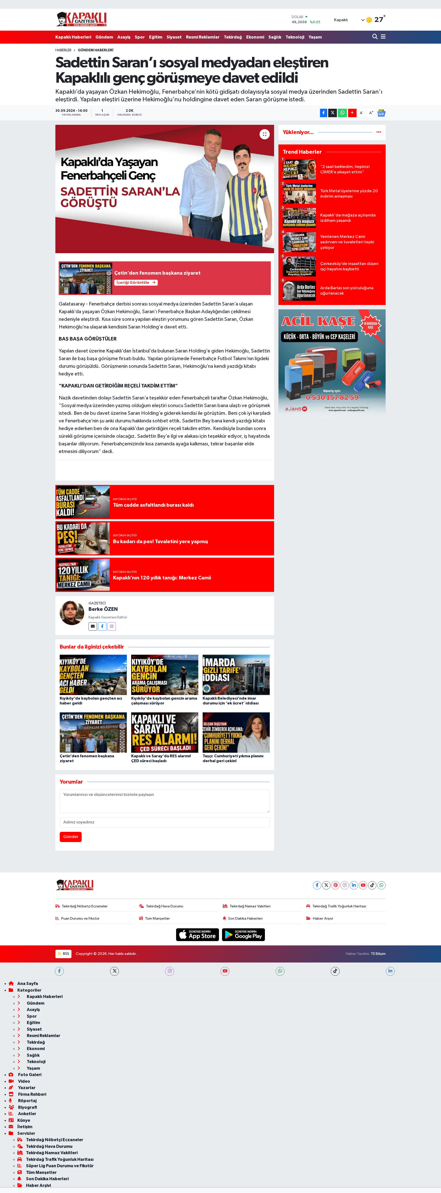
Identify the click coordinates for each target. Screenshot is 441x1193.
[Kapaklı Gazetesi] (81, 19)
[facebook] (59, 971)
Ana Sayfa (27, 983)
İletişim (24, 1127)
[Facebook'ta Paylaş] (323, 113)
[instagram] (169, 971)
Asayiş (123, 37)
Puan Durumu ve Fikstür (80, 918)
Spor (140, 37)
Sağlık (274, 37)
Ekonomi (255, 37)
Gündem (104, 37)
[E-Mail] (93, 626)
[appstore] (198, 934)
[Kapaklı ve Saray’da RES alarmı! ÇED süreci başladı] (164, 732)
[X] (326, 885)
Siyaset (174, 37)
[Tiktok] (372, 885)
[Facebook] (102, 626)
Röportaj (26, 1101)
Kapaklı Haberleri (73, 37)
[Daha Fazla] (352, 113)
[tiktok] (335, 971)
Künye (23, 1120)
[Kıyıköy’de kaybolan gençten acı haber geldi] (93, 675)
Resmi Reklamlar (202, 37)
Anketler (26, 1114)
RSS (65, 954)
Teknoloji (295, 37)
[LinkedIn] (354, 885)
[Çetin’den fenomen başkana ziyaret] (93, 732)
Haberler (63, 50)
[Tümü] (378, 132)
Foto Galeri (29, 1075)
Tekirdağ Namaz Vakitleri (250, 906)
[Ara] (375, 37)
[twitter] (114, 971)
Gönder (70, 837)
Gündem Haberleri (95, 50)
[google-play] (243, 934)
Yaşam (315, 37)
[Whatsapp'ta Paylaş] (342, 113)
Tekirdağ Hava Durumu (164, 906)
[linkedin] (390, 971)
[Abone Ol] (381, 113)
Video (23, 1081)
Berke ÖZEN (103, 609)
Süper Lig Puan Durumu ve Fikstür (60, 1166)
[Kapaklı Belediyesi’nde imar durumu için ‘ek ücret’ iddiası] (236, 675)
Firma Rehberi (31, 1094)
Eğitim (155, 37)
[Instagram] (111, 626)
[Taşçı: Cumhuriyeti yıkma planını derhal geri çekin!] (236, 732)
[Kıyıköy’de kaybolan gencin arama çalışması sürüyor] (164, 675)
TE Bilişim (378, 954)
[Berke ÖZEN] (72, 613)
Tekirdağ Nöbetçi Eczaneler (85, 906)
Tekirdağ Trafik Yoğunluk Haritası (339, 906)
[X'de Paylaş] (332, 113)
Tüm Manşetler (157, 918)
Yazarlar (26, 1088)
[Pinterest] (335, 885)
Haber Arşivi (323, 918)
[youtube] (224, 971)
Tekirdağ (233, 37)
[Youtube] (363, 885)
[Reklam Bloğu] (332, 363)
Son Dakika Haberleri (245, 918)
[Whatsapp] (381, 885)
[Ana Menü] (382, 37)
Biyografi (27, 1107)
